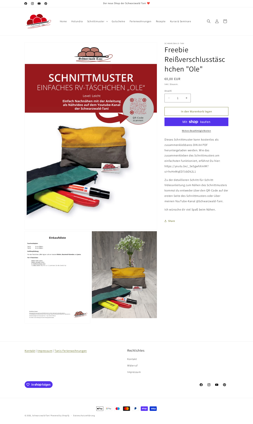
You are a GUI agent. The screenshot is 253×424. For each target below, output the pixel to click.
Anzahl (168, 90)
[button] (97, 21)
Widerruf (132, 365)
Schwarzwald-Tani (41, 415)
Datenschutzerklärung (84, 415)
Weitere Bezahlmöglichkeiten (196, 130)
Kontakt (30, 351)
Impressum (44, 351)
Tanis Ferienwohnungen (70, 351)
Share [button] (171, 220)
